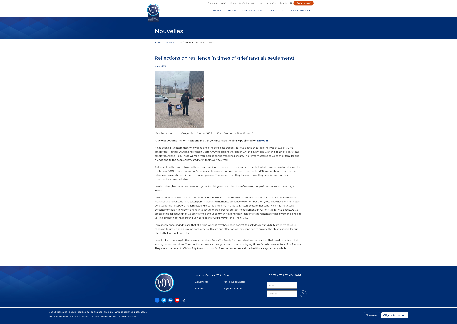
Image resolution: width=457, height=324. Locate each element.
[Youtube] (177, 300)
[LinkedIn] (170, 300)
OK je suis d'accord (394, 315)
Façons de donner (300, 10)
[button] (291, 3)
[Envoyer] (303, 293)
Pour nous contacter (234, 282)
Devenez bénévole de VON (242, 3)
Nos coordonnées (268, 3)
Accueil (158, 42)
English (283, 3)
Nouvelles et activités (253, 10)
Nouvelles (170, 42)
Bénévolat (199, 288)
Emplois (232, 10)
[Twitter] (163, 300)
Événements (201, 282)
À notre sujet (278, 10)
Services (217, 10)
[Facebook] (157, 300)
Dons (226, 275)
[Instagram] (183, 300)
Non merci (372, 315)
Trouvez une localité (217, 3)
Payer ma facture (232, 288)
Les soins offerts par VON (207, 275)
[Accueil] (153, 13)
